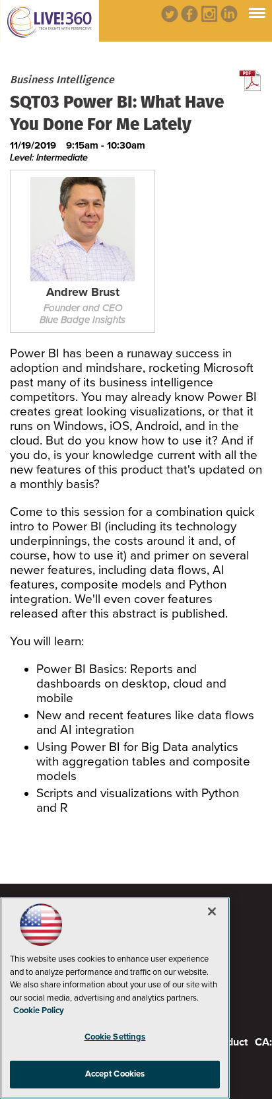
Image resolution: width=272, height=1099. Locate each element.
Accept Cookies (115, 1074)
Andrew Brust (82, 292)
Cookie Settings (115, 1037)
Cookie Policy (38, 1010)
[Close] (211, 911)
